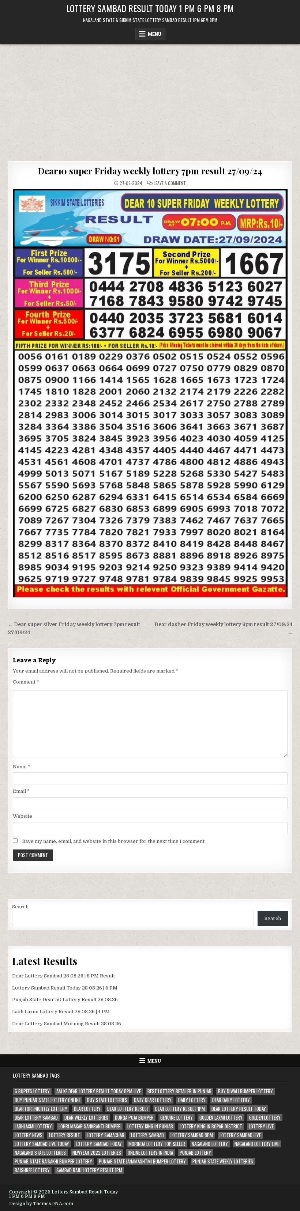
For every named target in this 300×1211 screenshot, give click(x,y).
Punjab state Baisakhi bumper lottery (53, 1161)
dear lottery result (128, 1108)
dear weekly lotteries (86, 1117)
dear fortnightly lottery (41, 1108)
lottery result (64, 1135)
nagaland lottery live (257, 1143)
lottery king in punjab (150, 1126)
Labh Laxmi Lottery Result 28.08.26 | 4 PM (61, 1011)
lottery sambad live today (42, 1143)
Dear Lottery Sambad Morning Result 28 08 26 (66, 1023)
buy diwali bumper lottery (245, 1091)
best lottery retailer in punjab (179, 1091)
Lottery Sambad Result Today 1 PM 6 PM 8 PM (150, 8)
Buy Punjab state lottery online (47, 1100)
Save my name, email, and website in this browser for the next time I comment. (114, 841)
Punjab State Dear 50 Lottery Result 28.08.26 (65, 999)
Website (22, 816)
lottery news (28, 1135)
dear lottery (87, 1108)
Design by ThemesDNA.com (41, 1203)
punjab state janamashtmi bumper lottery (142, 1161)
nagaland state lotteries (40, 1152)
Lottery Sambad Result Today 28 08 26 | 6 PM (64, 988)
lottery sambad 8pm (191, 1135)
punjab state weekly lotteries (222, 1161)
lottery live (261, 1126)
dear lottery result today (238, 1108)
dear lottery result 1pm (180, 1108)
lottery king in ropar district (211, 1126)
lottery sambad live (240, 1135)
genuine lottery (176, 1117)
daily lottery (192, 1100)
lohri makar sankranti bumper (90, 1126)
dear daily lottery (231, 1100)
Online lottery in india (150, 1152)
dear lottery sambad (36, 1117)
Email (21, 791)
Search (20, 906)
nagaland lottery (210, 1143)
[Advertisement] (150, 99)
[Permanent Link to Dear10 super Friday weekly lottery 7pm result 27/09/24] (150, 393)
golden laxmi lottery (221, 1117)
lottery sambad (147, 1135)
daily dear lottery (153, 1100)
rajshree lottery (32, 1170)
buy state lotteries (107, 1100)
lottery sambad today (99, 1143)
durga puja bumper (134, 1117)
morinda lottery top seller (156, 1143)
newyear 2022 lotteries (96, 1152)
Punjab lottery (195, 1152)
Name (21, 766)
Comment (26, 682)
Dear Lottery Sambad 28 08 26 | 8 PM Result (63, 976)
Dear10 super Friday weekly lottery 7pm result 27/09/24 (150, 171)
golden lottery (265, 1117)
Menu (154, 34)
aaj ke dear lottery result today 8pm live (98, 1091)
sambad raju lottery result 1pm (89, 1170)
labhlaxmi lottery (33, 1126)
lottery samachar (105, 1135)
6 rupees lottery (32, 1091)
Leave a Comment (170, 183)
